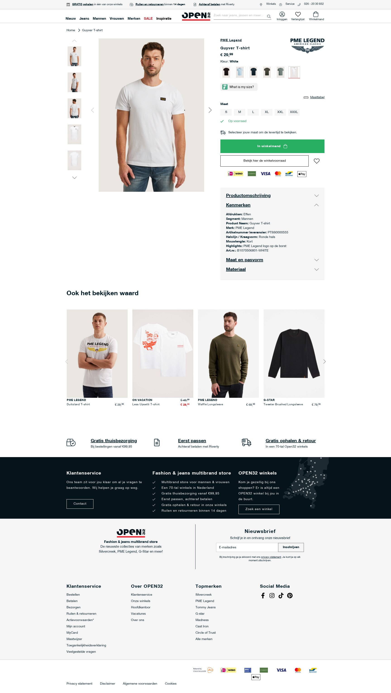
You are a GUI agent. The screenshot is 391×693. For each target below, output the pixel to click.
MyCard (72, 633)
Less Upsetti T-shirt (146, 404)
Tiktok (281, 596)
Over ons (137, 620)
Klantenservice (141, 595)
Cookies (170, 684)
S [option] (226, 112)
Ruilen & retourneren (81, 614)
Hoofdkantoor (140, 607)
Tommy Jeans (206, 607)
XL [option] (267, 112)
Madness (202, 620)
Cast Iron (202, 626)
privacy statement (271, 557)
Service (290, 4)
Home (71, 30)
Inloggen (282, 18)
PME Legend (231, 40)
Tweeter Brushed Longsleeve (283, 404)
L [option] (253, 112)
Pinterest (290, 596)
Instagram (272, 596)
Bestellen (73, 595)
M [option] (239, 112)
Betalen (72, 601)
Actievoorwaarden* (80, 620)
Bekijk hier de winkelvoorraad (264, 161)
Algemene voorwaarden (140, 684)
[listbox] (272, 113)
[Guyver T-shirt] (226, 72)
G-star (200, 614)
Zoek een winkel (259, 509)
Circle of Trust (206, 633)
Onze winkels (140, 601)
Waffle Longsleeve (210, 404)
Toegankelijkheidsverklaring (86, 645)
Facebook (263, 596)
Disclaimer (107, 684)
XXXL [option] (294, 112)
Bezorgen (74, 607)
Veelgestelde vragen (81, 652)
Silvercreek (204, 595)
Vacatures (138, 614)
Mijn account (76, 626)
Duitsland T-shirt (78, 404)
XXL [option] (280, 112)
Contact (80, 504)
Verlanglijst (298, 18)
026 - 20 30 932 (314, 4)
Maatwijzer (74, 639)
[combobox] (242, 16)
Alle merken (204, 639)
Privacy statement (79, 684)
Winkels (271, 4)
